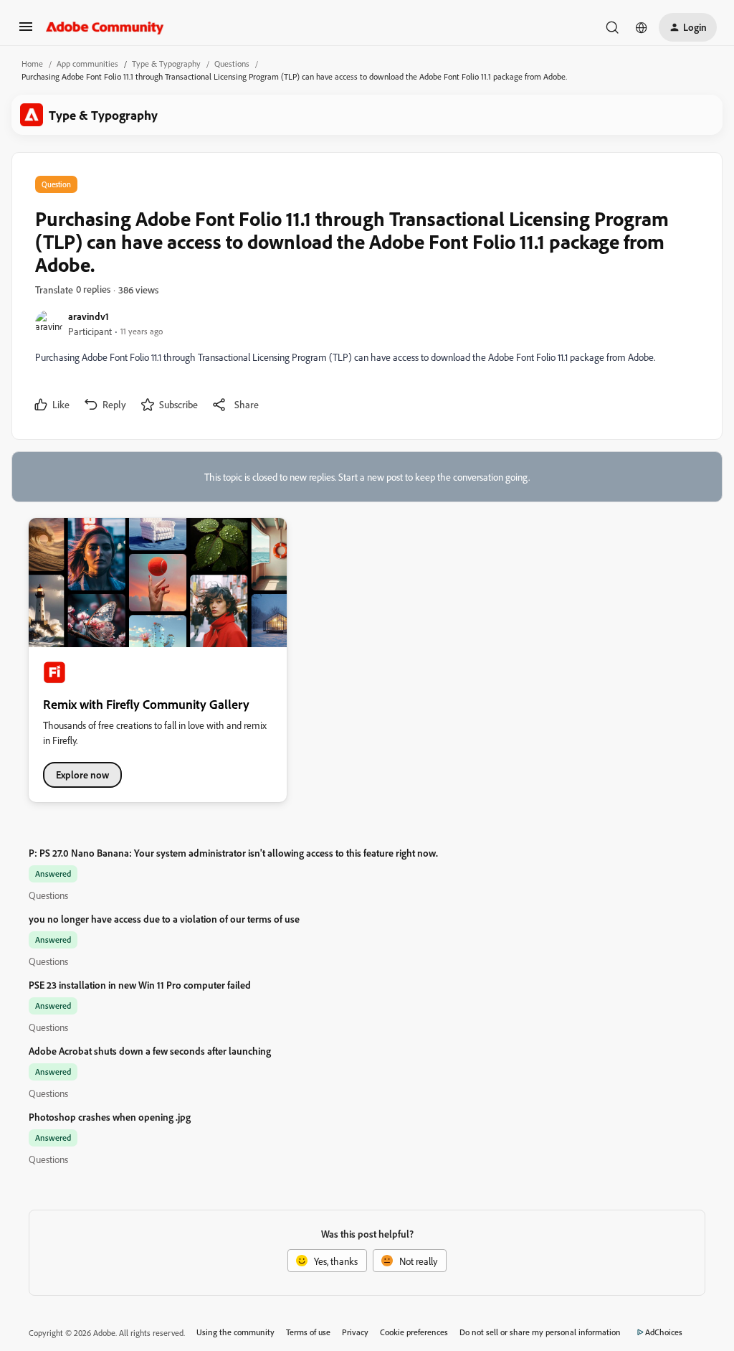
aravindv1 (88, 316)
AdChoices (663, 1332)
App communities (87, 63)
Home (32, 63)
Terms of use (308, 1332)
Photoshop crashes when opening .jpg (110, 1117)
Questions (231, 63)
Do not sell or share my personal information (540, 1332)
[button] (25, 31)
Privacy (355, 1332)
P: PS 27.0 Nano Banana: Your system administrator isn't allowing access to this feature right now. (233, 853)
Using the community (235, 1332)
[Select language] (641, 27)
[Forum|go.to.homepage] (105, 27)
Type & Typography (166, 63)
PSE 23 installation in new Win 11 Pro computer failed (140, 985)
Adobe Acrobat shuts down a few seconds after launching (150, 1051)
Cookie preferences (414, 1332)
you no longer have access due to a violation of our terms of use (164, 919)
